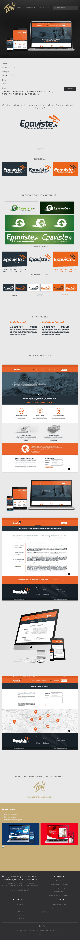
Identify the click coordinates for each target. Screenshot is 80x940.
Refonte (7, 94)
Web (13, 75)
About (41, 7)
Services (50, 7)
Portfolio (20, 908)
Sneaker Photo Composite (59, 895)
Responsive (19, 94)
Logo (49, 92)
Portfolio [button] (30, 7)
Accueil (20, 7)
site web (70, 89)
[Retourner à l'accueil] (10, 8)
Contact (59, 7)
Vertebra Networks (59, 884)
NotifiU (59, 880)
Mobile (6, 75)
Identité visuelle (35, 92)
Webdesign (34, 94)
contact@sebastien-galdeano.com (59, 908)
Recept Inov (59, 891)
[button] (40, 935)
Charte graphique (13, 92)
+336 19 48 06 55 (59, 904)
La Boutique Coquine (60, 888)
